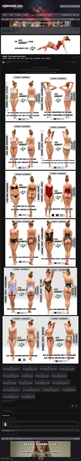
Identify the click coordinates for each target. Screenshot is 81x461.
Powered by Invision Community (74, 458)
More (50, 15)
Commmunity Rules (41, 15)
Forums (11, 15)
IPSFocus (7, 457)
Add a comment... (14, 423)
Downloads (18, 15)
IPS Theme (3, 457)
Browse (25, 15)
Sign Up (74, 15)
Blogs (33, 15)
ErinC (8, 31)
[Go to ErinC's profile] (3, 62)
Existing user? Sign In (66, 15)
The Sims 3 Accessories (19, 61)
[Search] (79, 6)
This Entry (74, 6)
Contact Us (3, 459)
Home (5, 15)
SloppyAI (11, 459)
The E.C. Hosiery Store (10, 30)
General (12, 31)
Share (67, 62)
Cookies (7, 459)
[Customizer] (78, 15)
